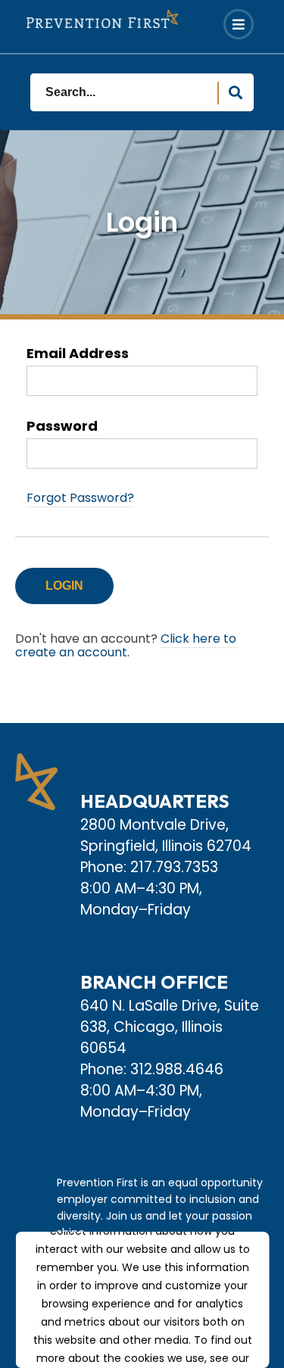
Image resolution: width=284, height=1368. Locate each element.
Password (62, 427)
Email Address (78, 354)
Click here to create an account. (125, 645)
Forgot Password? (80, 497)
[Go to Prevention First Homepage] (102, 19)
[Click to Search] (235, 93)
